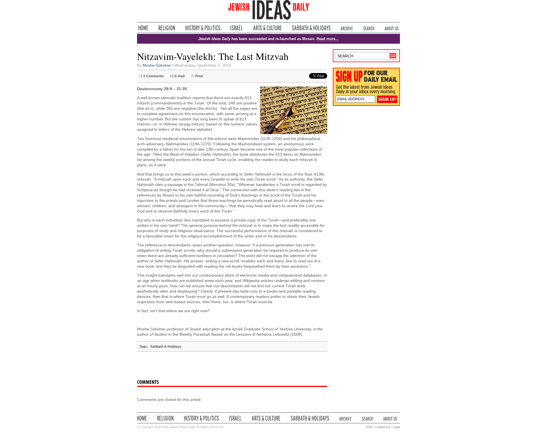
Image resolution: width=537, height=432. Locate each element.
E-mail (180, 76)
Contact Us (382, 427)
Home (143, 27)
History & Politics (202, 27)
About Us (392, 27)
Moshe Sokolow (157, 65)
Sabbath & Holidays (311, 27)
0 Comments (153, 76)
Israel (236, 27)
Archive (347, 27)
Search (368, 27)
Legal (396, 427)
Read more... (328, 39)
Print (199, 76)
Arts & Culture (267, 27)
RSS (369, 427)
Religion (167, 27)
